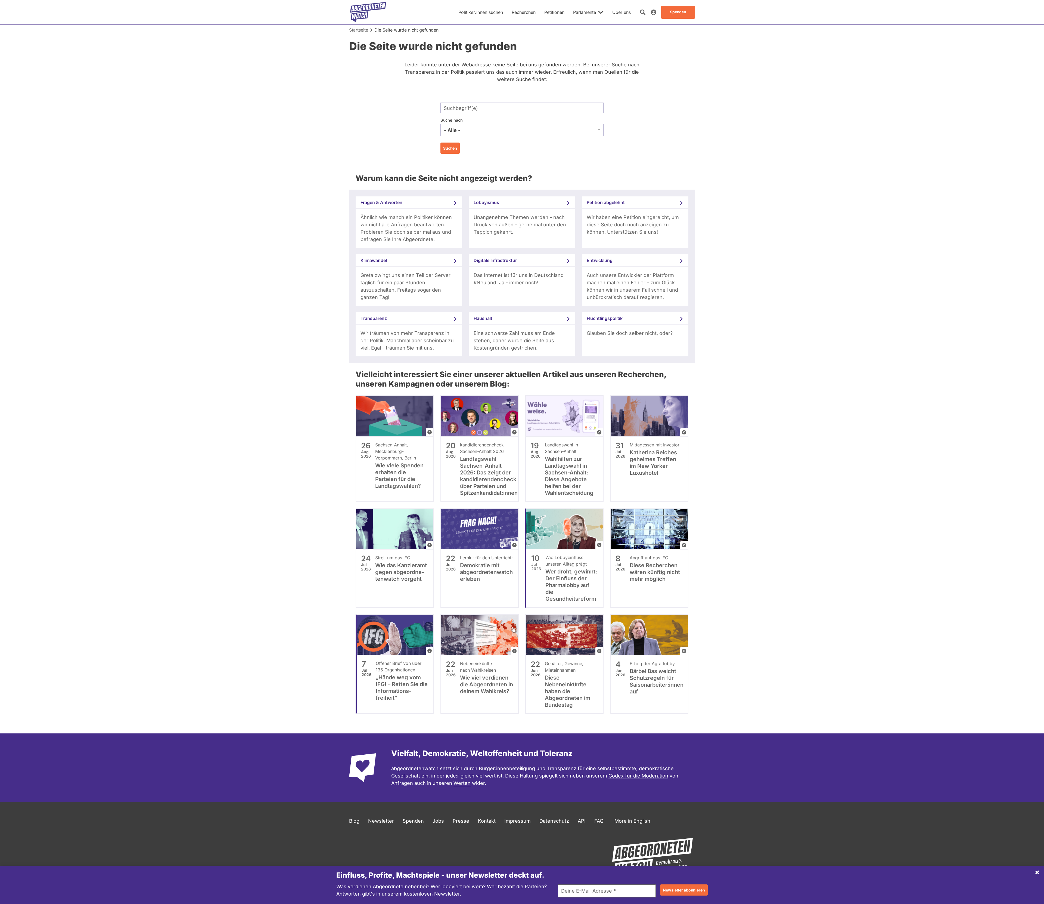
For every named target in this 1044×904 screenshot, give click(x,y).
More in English (632, 821)
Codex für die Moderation (638, 776)
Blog (354, 821)
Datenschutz (554, 821)
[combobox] (522, 130)
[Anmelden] (653, 12)
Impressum (517, 821)
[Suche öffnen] (642, 12)
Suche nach (451, 120)
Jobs (438, 821)
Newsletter (381, 821)
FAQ (599, 821)
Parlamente (584, 12)
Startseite (358, 30)
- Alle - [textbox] (452, 130)
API (582, 821)
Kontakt (487, 821)
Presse (461, 821)
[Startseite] (368, 12)
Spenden (413, 821)
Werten (462, 783)
